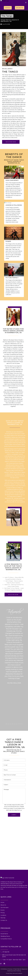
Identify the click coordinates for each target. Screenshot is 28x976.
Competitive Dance (6, 938)
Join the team (5, 907)
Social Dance (4, 933)
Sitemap (3, 917)
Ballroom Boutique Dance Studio (12, 340)
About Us (3, 905)
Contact (8, 7)
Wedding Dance (5, 936)
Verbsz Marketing (17, 970)
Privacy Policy (9, 973)
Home (2, 902)
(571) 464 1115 (19, 7)
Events (2, 910)
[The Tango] (13, 317)
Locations (3, 915)
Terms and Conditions (17, 973)
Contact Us (4, 920)
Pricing (2, 912)
